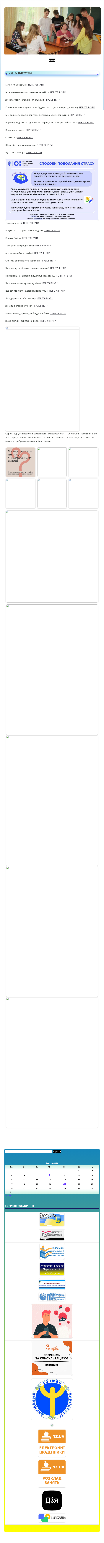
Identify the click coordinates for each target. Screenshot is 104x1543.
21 (64, 1183)
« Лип (9, 1195)
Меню (52, 60)
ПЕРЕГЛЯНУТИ (36, 84)
